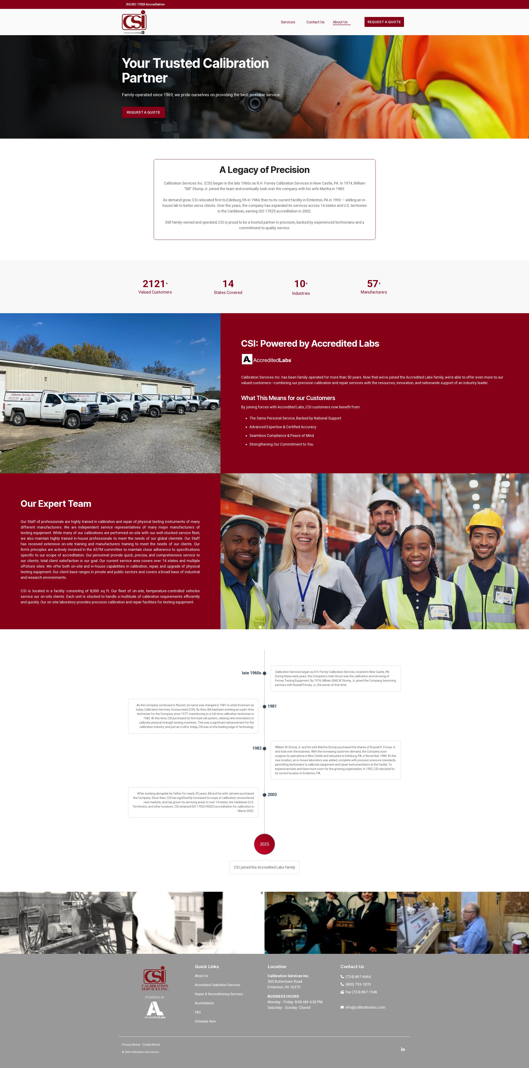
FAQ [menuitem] (198, 1012)
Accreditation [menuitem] (204, 1003)
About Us (340, 22)
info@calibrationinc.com (365, 1007)
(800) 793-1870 (358, 984)
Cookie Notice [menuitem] (151, 1044)
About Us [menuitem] (201, 976)
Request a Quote (384, 22)
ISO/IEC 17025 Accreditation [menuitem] (145, 4)
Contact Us (315, 22)
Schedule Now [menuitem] (205, 1021)
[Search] (357, 22)
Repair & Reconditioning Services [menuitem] (219, 994)
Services (288, 22)
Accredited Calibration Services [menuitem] (217, 985)
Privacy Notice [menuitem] (131, 1044)
